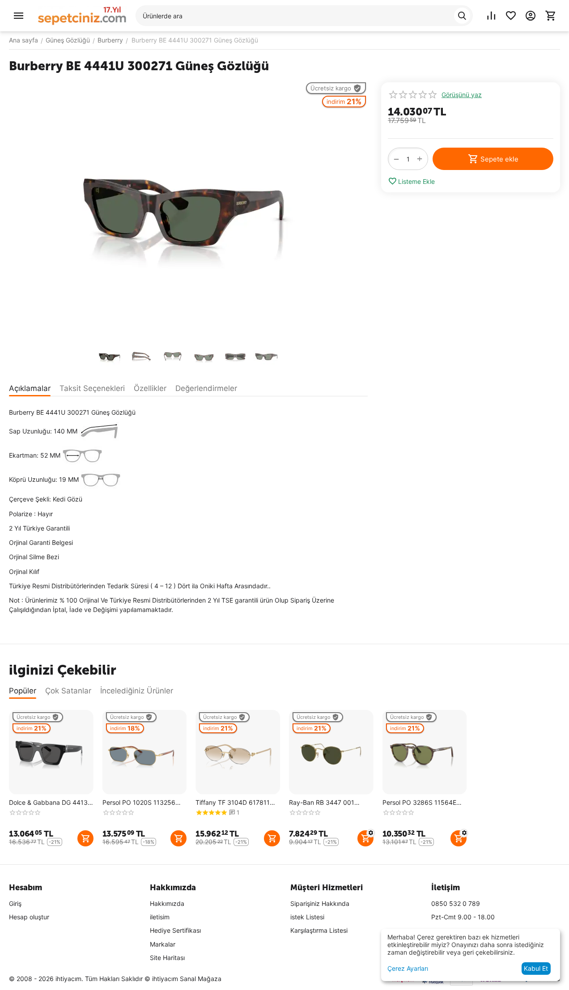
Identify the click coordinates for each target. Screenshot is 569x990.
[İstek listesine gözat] (511, 15)
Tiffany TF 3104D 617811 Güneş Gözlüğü (232, 803)
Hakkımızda (167, 903)
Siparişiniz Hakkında (319, 903)
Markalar (162, 944)
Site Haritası (167, 957)
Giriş (15, 903)
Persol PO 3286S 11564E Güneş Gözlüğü (419, 803)
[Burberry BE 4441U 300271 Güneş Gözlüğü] (188, 209)
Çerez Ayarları (407, 968)
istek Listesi (307, 917)
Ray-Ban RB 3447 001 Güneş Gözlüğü (321, 803)
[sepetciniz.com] (82, 15)
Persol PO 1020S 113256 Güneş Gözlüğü (138, 803)
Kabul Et (536, 968)
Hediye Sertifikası (175, 930)
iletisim (160, 917)
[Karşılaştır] (491, 15)
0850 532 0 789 (455, 903)
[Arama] (462, 16)
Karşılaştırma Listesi (319, 930)
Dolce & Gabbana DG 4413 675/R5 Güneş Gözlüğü (48, 803)
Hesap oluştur (29, 917)
